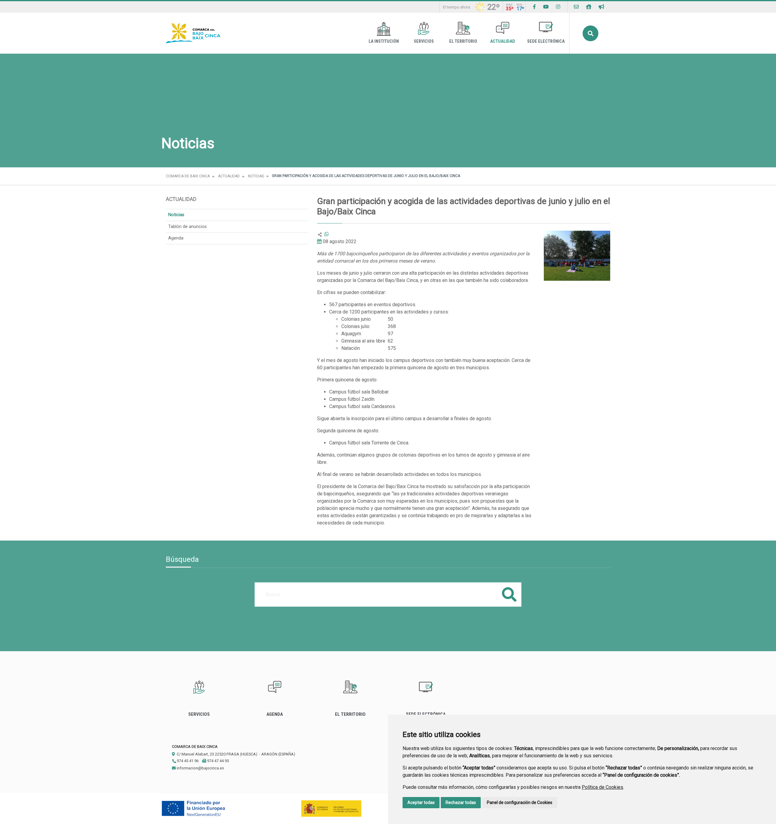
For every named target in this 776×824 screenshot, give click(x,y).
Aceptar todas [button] (421, 802)
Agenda (175, 238)
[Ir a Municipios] (588, 7)
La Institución (384, 41)
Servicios (424, 41)
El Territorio (463, 41)
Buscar (590, 33)
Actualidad (502, 41)
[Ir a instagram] (558, 7)
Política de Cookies (602, 787)
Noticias (256, 176)
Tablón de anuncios (187, 226)
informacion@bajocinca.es (200, 768)
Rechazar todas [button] (461, 802)
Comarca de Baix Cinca (188, 176)
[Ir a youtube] (546, 7)
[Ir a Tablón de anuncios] (601, 7)
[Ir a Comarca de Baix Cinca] (193, 33)
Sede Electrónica (546, 41)
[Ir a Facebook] (534, 7)
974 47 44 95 (217, 761)
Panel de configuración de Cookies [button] (519, 802)
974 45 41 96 (187, 761)
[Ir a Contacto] (576, 7)
